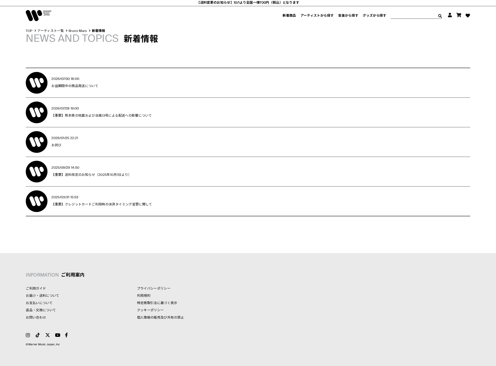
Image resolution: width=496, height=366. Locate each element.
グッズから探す (374, 15)
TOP (29, 31)
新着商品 (289, 15)
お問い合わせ (36, 317)
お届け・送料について (42, 296)
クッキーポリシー (150, 310)
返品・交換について (41, 310)
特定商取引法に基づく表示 (157, 303)
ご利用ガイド (36, 288)
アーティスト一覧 (50, 31)
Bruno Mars (78, 31)
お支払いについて (39, 303)
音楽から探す (348, 15)
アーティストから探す (317, 15)
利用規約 (143, 296)
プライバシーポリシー (153, 288)
